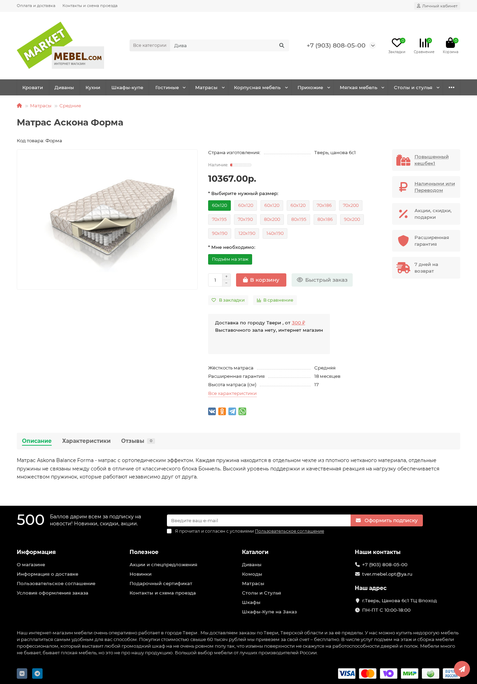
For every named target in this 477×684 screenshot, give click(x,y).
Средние (70, 105)
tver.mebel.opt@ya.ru (387, 574)
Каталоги (255, 552)
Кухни (93, 87)
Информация (36, 552)
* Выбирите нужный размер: (243, 193)
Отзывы (136, 441)
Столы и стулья (413, 87)
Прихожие (310, 87)
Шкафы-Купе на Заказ (269, 611)
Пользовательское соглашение (56, 583)
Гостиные (167, 87)
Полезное (144, 552)
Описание (37, 441)
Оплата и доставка (36, 5)
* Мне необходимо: (231, 247)
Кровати (32, 87)
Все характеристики (232, 393)
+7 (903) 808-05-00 (336, 45)
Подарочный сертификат (161, 583)
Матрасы (206, 87)
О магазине (31, 564)
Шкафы (251, 602)
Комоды (252, 574)
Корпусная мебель (257, 87)
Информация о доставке (47, 574)
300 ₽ (298, 322)
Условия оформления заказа (52, 593)
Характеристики (86, 441)
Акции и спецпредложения (163, 564)
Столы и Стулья (261, 593)
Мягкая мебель (358, 87)
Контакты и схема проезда (90, 5)
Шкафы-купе (127, 87)
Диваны (64, 87)
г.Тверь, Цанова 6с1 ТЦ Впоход (399, 600)
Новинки (141, 574)
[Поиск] (282, 45)
